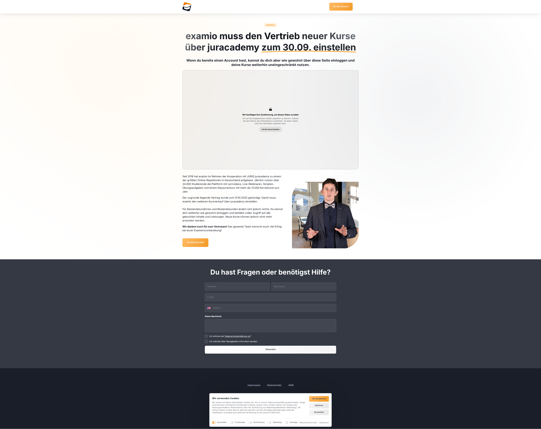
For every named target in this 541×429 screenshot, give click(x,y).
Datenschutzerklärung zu (237, 336)
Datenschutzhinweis (308, 422)
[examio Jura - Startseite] (186, 6)
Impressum (324, 422)
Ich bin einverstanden (270, 129)
